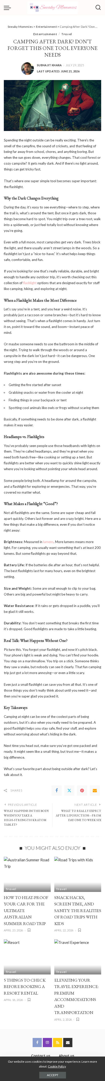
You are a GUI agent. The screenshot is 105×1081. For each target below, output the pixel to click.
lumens (48, 542)
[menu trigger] (9, 7)
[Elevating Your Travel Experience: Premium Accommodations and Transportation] (77, 956)
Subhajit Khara (49, 65)
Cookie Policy (57, 1066)
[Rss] (57, 1042)
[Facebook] (56, 790)
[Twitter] (69, 790)
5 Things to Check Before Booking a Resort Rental (25, 986)
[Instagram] (47, 1042)
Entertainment (45, 33)
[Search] (98, 7)
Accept (52, 1075)
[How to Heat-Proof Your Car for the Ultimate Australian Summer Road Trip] (27, 874)
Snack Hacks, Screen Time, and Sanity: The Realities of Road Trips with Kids (77, 910)
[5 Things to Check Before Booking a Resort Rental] (27, 956)
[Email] (95, 790)
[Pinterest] (82, 790)
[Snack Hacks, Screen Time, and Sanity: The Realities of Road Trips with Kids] (77, 874)
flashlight (29, 283)
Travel (66, 33)
